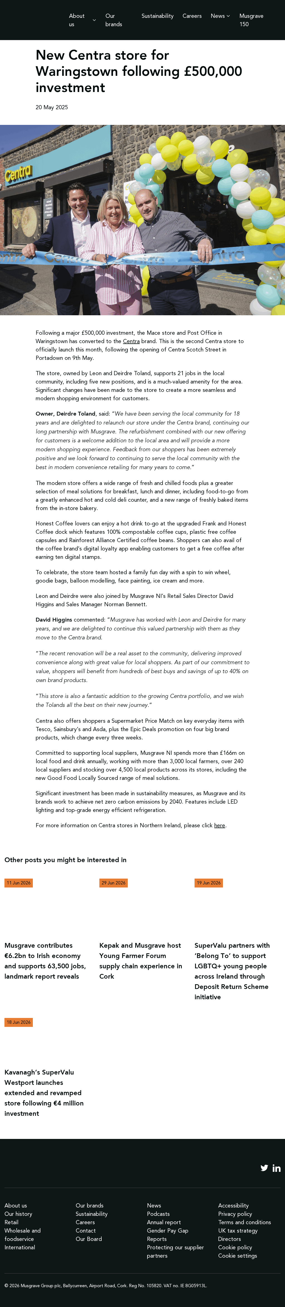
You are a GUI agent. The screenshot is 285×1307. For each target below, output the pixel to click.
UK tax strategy (238, 1230)
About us (77, 20)
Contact (86, 1230)
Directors (229, 1239)
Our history (18, 1214)
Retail (11, 1222)
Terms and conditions (244, 1222)
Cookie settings (237, 1255)
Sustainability (158, 16)
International (19, 1247)
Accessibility (233, 1205)
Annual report (164, 1222)
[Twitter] (264, 1168)
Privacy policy (235, 1214)
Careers (192, 16)
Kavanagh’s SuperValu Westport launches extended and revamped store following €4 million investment (44, 1093)
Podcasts (158, 1214)
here (219, 825)
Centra (131, 341)
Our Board (89, 1239)
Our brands (113, 20)
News (218, 16)
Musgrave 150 (251, 20)
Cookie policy (235, 1247)
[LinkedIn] (277, 1168)
